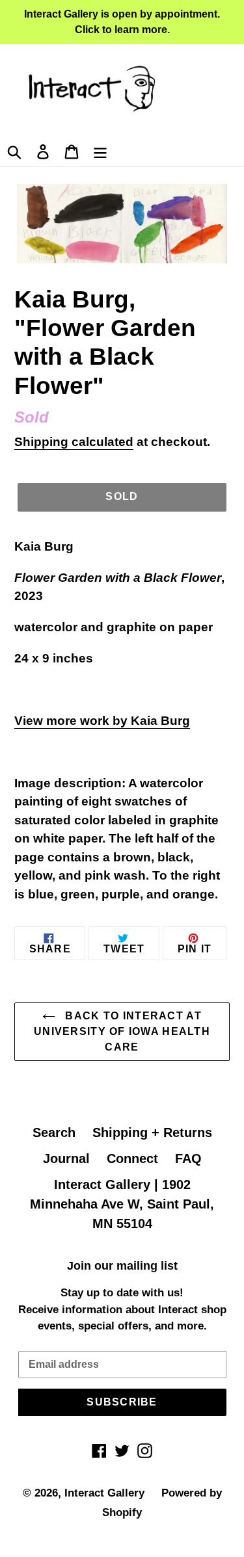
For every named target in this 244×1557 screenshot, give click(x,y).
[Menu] (100, 150)
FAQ (188, 1158)
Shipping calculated (73, 442)
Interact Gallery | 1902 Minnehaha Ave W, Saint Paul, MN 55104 (122, 1204)
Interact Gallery (104, 1493)
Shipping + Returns (152, 1132)
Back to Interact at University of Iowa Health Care (122, 1031)
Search (54, 1132)
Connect (132, 1158)
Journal (66, 1158)
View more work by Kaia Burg (102, 720)
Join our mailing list (122, 1265)
